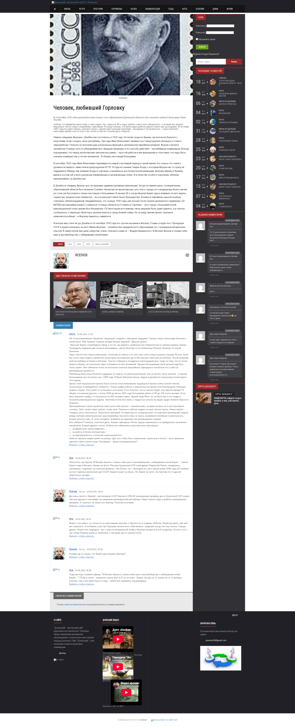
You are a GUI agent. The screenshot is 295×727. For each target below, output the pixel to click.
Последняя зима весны (229, 132)
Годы (171, 9)
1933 (88, 244)
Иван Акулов (102, 244)
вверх (235, 615)
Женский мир (224, 113)
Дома (215, 9)
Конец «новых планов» (113, 312)
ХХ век (134, 9)
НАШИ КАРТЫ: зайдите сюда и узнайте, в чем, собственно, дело (227, 401)
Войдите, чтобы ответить (81, 445)
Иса (71, 457)
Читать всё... (215, 246)
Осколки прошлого (227, 157)
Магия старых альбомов (229, 187)
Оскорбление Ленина (228, 141)
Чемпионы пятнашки (228, 122)
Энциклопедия (152, 9)
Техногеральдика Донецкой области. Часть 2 (230, 83)
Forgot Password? (210, 54)
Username (201, 26)
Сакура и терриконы (227, 104)
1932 (79, 244)
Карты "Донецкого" (224, 394)
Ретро (82, 9)
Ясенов (73, 491)
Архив (230, 9)
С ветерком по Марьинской (225, 197)
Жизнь (67, 9)
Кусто (72, 333)
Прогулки (98, 9)
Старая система (225, 169)
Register (197, 54)
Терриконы (116, 9)
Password (201, 32)
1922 (70, 244)
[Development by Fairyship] (164, 720)
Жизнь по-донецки (227, 101)
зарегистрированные (75, 604)
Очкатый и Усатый (227, 150)
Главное (222, 78)
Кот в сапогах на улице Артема (163, 312)
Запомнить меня (206, 39)
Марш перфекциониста (229, 178)
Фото (184, 9)
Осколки (200, 9)
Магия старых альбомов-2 (230, 159)
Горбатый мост (225, 207)
